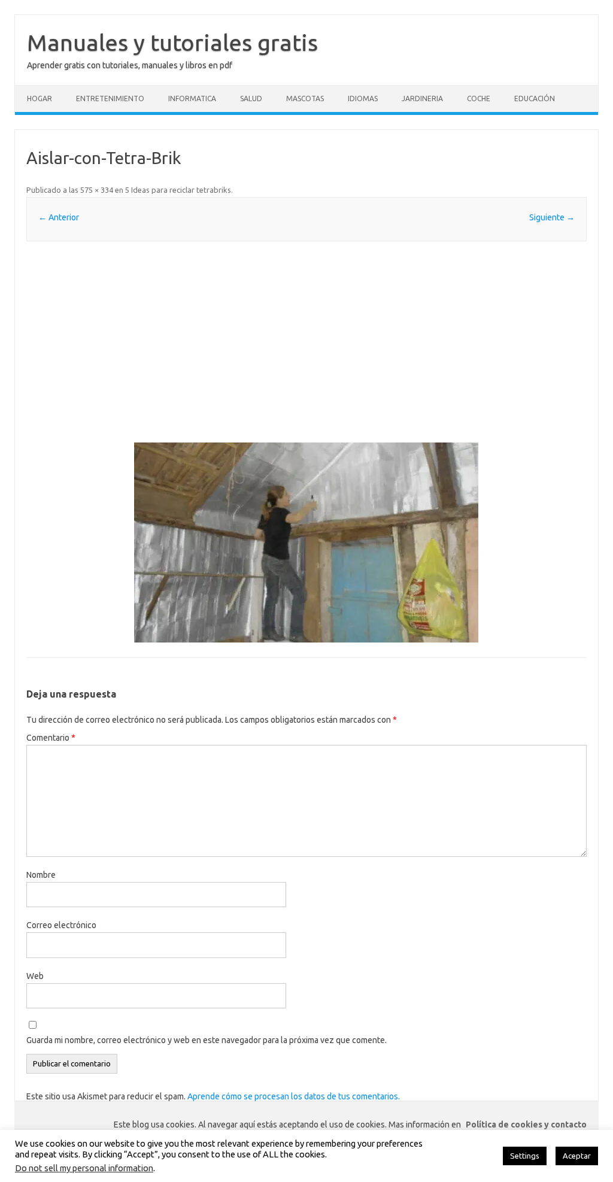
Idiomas (363, 98)
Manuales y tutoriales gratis (172, 42)
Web (35, 976)
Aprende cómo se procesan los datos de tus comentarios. (293, 1096)
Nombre (41, 875)
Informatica (192, 98)
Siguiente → (552, 217)
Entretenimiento (110, 98)
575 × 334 (96, 190)
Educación (534, 98)
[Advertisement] (306, 342)
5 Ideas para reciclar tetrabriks (178, 190)
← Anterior (58, 217)
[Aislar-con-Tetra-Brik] (306, 542)
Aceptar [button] (577, 1155)
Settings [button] (524, 1155)
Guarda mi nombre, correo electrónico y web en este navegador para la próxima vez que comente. (206, 1040)
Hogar (39, 98)
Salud (251, 98)
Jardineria (422, 98)
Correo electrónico (61, 925)
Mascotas (305, 98)
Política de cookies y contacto (526, 1124)
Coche (478, 98)
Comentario (50, 737)
